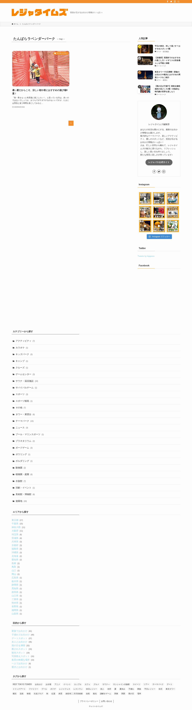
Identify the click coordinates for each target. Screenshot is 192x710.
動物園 (21, 467)
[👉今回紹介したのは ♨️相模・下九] (159, 198)
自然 (88, 694)
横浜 (14, 694)
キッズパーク (24, 354)
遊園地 (21, 501)
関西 (123, 694)
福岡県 (17, 610)
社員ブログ (38, 694)
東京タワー (170, 689)
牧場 (29, 694)
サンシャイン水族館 (121, 684)
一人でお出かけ (21, 663)
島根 (15, 563)
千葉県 (17, 523)
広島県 (17, 577)
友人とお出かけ (22, 642)
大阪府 (17, 531)
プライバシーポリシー (89, 701)
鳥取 (15, 567)
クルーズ (22, 367)
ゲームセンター (25, 374)
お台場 (48, 684)
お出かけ (38, 684)
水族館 (21, 481)
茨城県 (17, 538)
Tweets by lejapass (146, 256)
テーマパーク (24, 421)
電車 (139, 694)
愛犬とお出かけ (21, 667)
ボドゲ (53, 689)
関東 (116, 694)
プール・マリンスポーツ (30, 434)
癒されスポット (22, 649)
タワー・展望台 (25, 414)
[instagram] (175, 1)
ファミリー (33, 689)
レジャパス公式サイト (159, 162)
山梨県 (17, 613)
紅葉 (53, 694)
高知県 (17, 588)
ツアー (146, 684)
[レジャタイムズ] (40, 12)
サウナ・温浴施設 (27, 381)
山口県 (17, 595)
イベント (67, 684)
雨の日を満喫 (20, 645)
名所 (109, 689)
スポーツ (22, 394)
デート (169, 684)
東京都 (17, 520)
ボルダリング (24, 461)
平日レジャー (149, 689)
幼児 (160, 689)
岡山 (15, 574)
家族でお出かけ (22, 631)
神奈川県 (18, 527)
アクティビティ (25, 341)
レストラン (78, 689)
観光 (95, 694)
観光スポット (20, 652)
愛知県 (17, 559)
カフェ (87, 684)
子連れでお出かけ (23, 634)
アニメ (57, 684)
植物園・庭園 (24, 474)
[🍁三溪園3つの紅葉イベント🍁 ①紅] (145, 226)
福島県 (17, 549)
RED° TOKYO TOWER (22, 684)
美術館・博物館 (25, 494)
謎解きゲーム (105, 694)
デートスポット (22, 638)
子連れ (131, 689)
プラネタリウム (25, 441)
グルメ (96, 684)
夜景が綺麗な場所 (23, 660)
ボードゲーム (24, 447)
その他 (21, 407)
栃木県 (17, 581)
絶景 (60, 694)
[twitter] (171, 1)
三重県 (17, 599)
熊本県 (17, 603)
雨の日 (131, 694)
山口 (15, 570)
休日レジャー (91, 689)
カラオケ (22, 347)
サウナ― (106, 684)
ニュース (22, 427)
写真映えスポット (23, 656)
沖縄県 (17, 552)
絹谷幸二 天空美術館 (74, 694)
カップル (77, 684)
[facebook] (167, 1)
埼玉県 (17, 534)
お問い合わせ (106, 701)
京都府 (17, 545)
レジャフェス (64, 689)
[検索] (178, 1)
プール (44, 689)
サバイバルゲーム (26, 387)
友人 (102, 689)
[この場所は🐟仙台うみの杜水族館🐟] (145, 198)
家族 (139, 689)
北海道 (17, 556)
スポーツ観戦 (24, 401)
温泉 (21, 694)
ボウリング (23, 454)
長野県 (17, 606)
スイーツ (136, 684)
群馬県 (17, 592)
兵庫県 (17, 541)
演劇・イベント (25, 487)
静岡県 (17, 585)
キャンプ (22, 361)
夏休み (122, 689)
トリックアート (19, 689)
